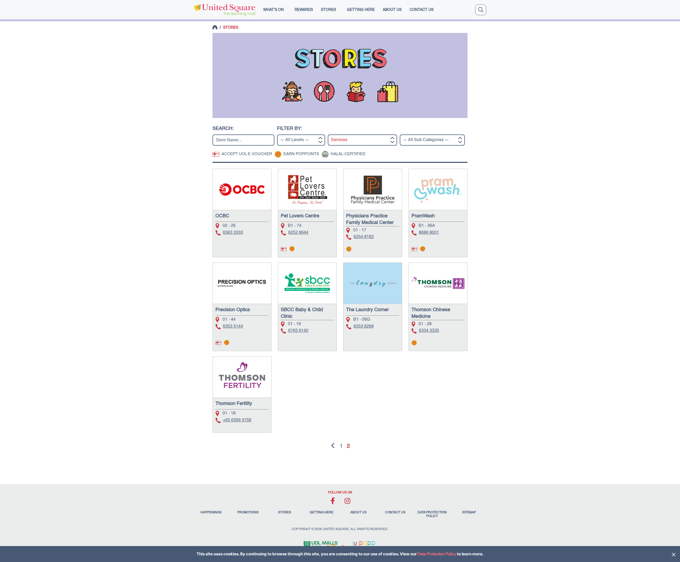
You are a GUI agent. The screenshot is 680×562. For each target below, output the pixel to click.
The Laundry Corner (367, 309)
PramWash (423, 216)
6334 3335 (429, 331)
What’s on (273, 10)
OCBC (222, 216)
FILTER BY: (289, 128)
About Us (392, 10)
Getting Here (361, 10)
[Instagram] (347, 500)
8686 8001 (429, 233)
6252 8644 (298, 233)
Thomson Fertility (233, 403)
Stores (328, 10)
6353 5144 (233, 326)
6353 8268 (364, 326)
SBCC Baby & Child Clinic (302, 313)
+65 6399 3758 (237, 420)
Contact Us (422, 10)
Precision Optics (232, 309)
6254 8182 (364, 237)
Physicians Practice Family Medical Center (370, 219)
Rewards (304, 10)
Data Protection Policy (437, 554)
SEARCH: (223, 128)
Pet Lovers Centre (300, 216)
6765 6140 (298, 331)
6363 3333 (233, 233)
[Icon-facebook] (332, 500)
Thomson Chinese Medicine (430, 313)
